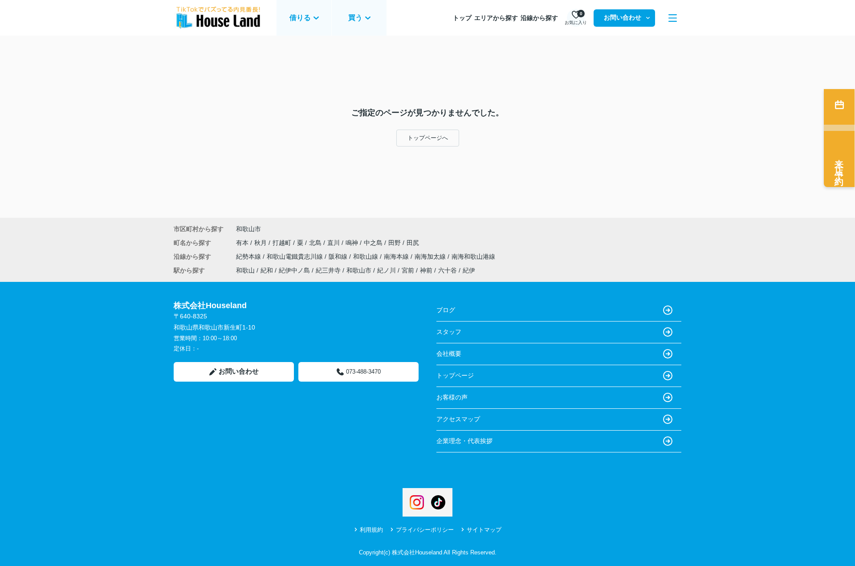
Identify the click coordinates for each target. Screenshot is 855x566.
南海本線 (397, 256)
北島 (316, 242)
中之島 (374, 242)
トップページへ (427, 137)
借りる (300, 17)
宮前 (408, 270)
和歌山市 (248, 228)
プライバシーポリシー (425, 529)
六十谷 (447, 270)
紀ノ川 (386, 270)
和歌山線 (366, 256)
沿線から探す (539, 17)
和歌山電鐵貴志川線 (296, 256)
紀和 (267, 270)
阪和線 (339, 256)
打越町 (283, 242)
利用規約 (371, 529)
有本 (243, 242)
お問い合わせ (622, 17)
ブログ (445, 310)
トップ (462, 17)
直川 (334, 242)
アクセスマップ (458, 419)
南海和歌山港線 (473, 256)
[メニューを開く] (672, 18)
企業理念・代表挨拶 (464, 440)
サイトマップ (484, 529)
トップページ (455, 375)
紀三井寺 (328, 270)
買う (355, 17)
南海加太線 (431, 256)
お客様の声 (452, 397)
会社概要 (448, 353)
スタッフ (448, 331)
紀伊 (469, 270)
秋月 (261, 242)
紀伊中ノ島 (294, 270)
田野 (395, 242)
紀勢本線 (249, 256)
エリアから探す (496, 17)
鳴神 (353, 242)
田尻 (413, 242)
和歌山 (245, 270)
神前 (426, 270)
